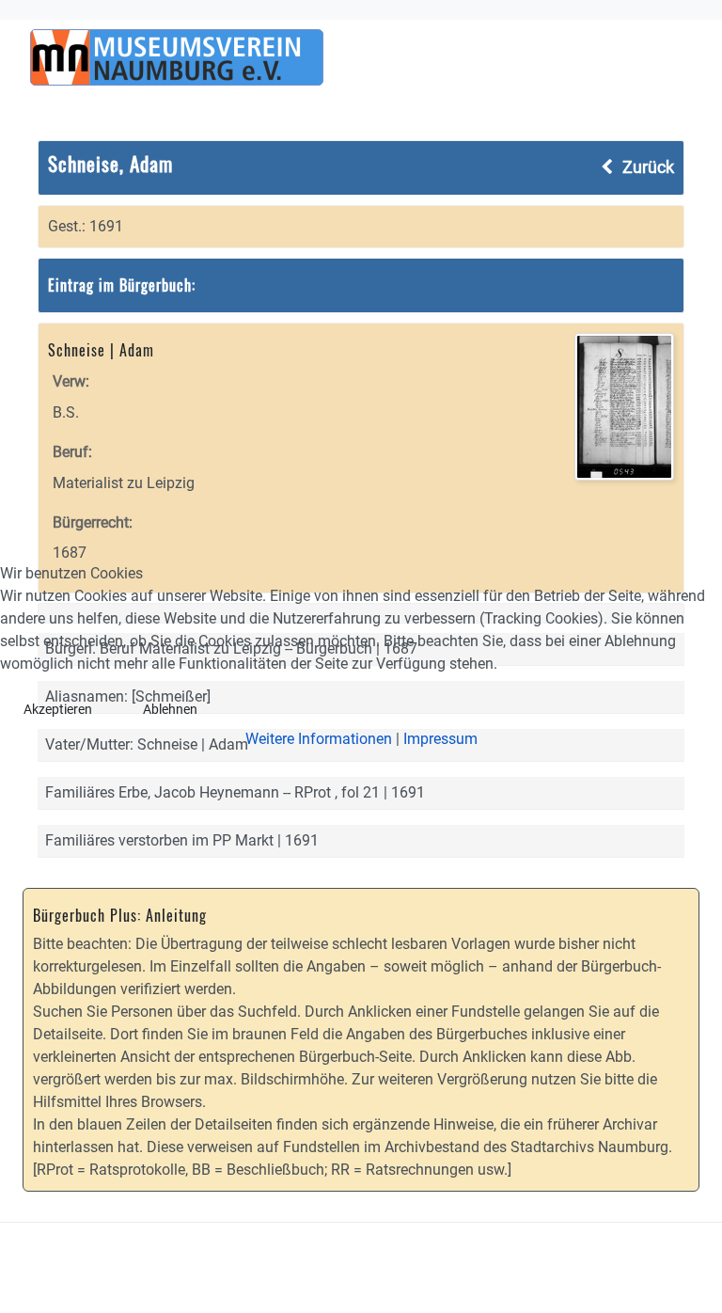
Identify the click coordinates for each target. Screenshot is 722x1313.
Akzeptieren (58, 709)
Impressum (440, 739)
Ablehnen (170, 709)
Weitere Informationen (318, 739)
